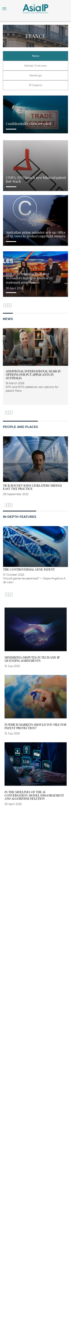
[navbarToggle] (4, 8)
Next (10, 305)
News (35, 56)
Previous (5, 305)
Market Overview (35, 65)
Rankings (35, 75)
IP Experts (35, 85)
